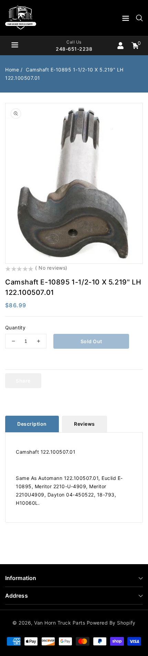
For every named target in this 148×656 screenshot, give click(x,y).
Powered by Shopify (111, 623)
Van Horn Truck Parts (59, 623)
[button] (125, 19)
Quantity (15, 327)
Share (23, 381)
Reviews (84, 424)
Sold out (91, 341)
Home (12, 70)
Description (32, 424)
